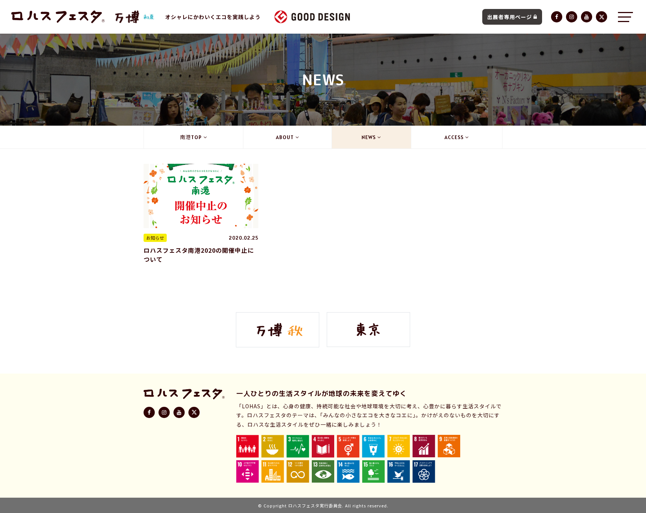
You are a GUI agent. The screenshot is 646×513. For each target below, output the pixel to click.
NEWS (369, 137)
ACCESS (454, 137)
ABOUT (285, 137)
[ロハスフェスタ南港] (135, 16)
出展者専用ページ (509, 17)
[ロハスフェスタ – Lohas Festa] (58, 16)
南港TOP (191, 137)
